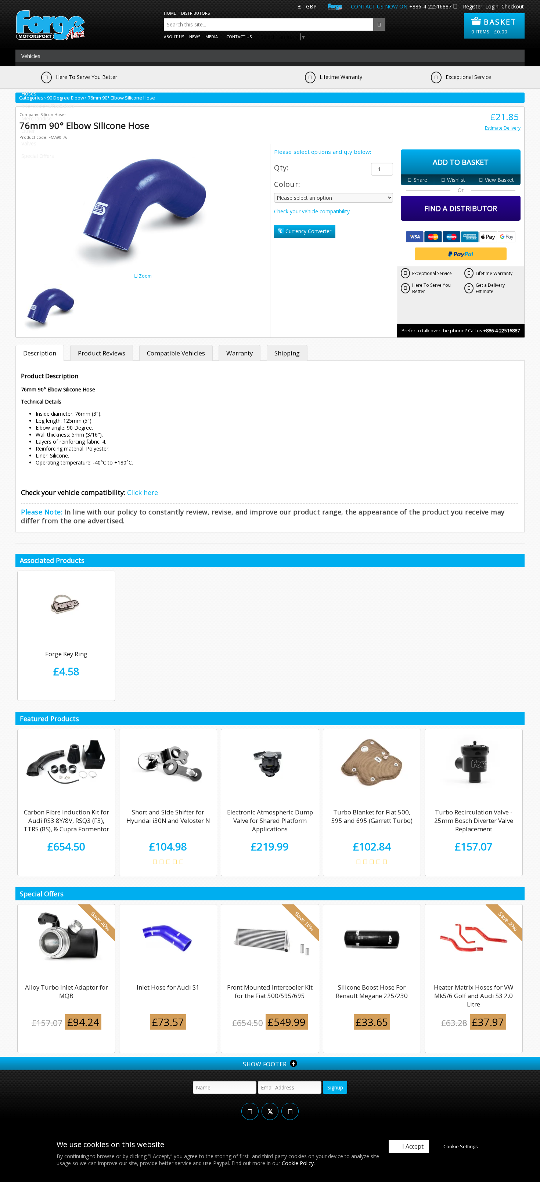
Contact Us (239, 36)
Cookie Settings (460, 1146)
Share (420, 179)
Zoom (145, 276)
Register (472, 6)
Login (491, 6)
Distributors (195, 13)
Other (28, 130)
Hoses (28, 93)
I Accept (413, 1146)
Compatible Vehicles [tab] (176, 353)
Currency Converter (307, 231)
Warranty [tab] (239, 353)
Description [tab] (39, 353)
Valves (28, 143)
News (194, 36)
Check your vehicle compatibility (312, 211)
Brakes (29, 80)
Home (170, 13)
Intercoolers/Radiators (48, 105)
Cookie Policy (298, 1163)
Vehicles (30, 56)
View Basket (499, 179)
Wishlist (456, 179)
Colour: (287, 184)
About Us (174, 36)
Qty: (281, 168)
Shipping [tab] (287, 353)
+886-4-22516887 (430, 6)
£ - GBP (307, 6)
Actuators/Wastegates (48, 68)
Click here (142, 492)
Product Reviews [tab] (101, 353)
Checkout (512, 6)
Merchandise (36, 118)
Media (211, 36)
